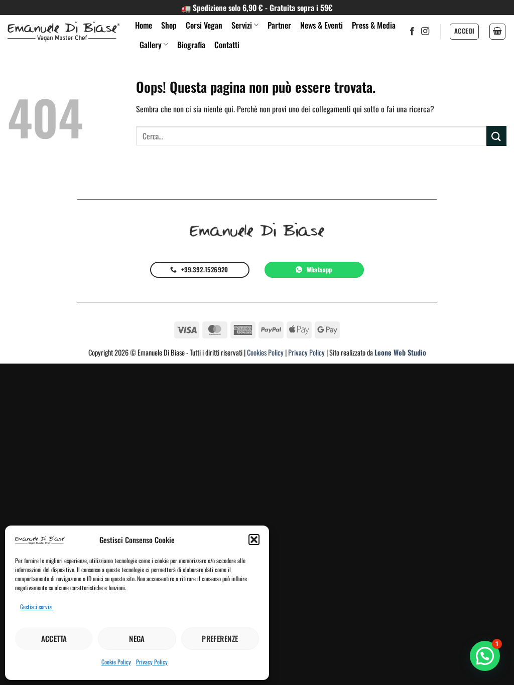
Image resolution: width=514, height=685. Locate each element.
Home (143, 25)
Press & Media (374, 25)
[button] (254, 540)
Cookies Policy (265, 352)
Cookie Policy (116, 661)
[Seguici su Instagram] (425, 31)
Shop (169, 25)
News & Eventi (321, 25)
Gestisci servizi (36, 606)
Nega (137, 638)
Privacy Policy (152, 661)
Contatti (226, 45)
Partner (279, 25)
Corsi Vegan (204, 25)
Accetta (54, 638)
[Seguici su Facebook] (412, 31)
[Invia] (496, 135)
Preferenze (220, 638)
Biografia (191, 45)
